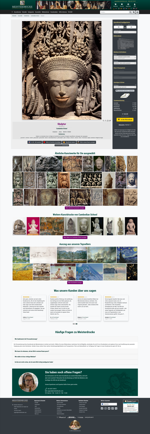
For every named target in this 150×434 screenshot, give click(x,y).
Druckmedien (54, 12)
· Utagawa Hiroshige (83, 410)
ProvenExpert (30, 317)
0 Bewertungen (64, 145)
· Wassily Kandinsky (83, 408)
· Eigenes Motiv (59, 402)
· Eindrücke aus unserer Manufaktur (64, 410)
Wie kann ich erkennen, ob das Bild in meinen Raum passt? (32, 351)
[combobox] (125, 32)
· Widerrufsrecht (37, 410)
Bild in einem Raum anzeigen (87, 142)
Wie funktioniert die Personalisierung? (26, 339)
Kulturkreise (26, 15)
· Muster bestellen (60, 414)
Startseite (14, 15)
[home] (12, 12)
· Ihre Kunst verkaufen (61, 404)
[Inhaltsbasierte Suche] (133, 12)
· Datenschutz (37, 408)
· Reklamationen (37, 412)
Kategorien (31, 12)
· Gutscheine (59, 412)
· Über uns (36, 414)
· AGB (35, 406)
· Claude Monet (82, 404)
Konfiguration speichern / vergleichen (125, 90)
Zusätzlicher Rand (117, 30)
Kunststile (38, 12)
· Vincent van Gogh (83, 402)
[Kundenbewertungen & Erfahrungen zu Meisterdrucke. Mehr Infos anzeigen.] (130, 406)
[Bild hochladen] (137, 12)
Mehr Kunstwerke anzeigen (75, 282)
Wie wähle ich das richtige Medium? (25, 357)
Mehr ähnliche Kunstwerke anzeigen (75, 208)
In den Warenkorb (126, 120)
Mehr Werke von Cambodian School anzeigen (75, 237)
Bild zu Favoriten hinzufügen (53, 142)
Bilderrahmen (45, 12)
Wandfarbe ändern (70, 142)
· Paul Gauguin (82, 406)
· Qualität (58, 408)
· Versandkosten (59, 406)
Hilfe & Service (63, 12)
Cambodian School (35, 15)
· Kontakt (36, 402)
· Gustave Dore (82, 412)
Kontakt (70, 12)
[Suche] (130, 12)
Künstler (24, 12)
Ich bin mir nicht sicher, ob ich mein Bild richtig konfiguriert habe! (34, 362)
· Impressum (37, 404)
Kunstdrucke (17, 12)
